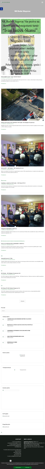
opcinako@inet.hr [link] (18, 441)
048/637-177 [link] (35, 441)
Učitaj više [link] (22, 301)
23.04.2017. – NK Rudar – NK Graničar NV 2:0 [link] (12, 168)
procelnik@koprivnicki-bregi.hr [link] (15, 456)
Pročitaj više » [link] (3, 83)
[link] (1, 8)
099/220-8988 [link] (36, 444)
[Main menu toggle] (42, 2)
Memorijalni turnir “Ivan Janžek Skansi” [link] (11, 76)
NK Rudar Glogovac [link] (10, 123)
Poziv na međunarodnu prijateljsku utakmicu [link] (12, 243)
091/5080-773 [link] (41, 443)
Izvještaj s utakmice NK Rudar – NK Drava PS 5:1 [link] (13, 183)
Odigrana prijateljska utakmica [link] (9, 228)
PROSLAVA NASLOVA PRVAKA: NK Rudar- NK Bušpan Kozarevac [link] (18, 122)
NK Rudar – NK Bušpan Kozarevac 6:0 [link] (10, 273)
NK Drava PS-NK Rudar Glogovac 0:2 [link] (10, 288)
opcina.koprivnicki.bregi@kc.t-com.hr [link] (14, 443)
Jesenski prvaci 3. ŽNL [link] (7, 258)
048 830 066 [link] (18, 453)
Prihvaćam (27, 467)
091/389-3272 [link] (37, 445)
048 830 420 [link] (18, 446)
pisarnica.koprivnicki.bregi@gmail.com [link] (14, 445)
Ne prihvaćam (18, 467)
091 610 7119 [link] (18, 454)
